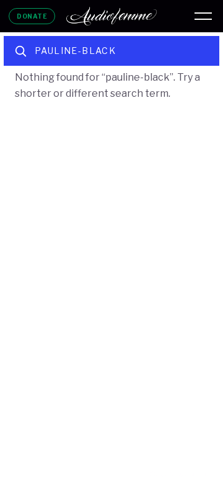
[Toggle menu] (203, 16)
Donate (32, 16)
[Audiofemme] (111, 16)
